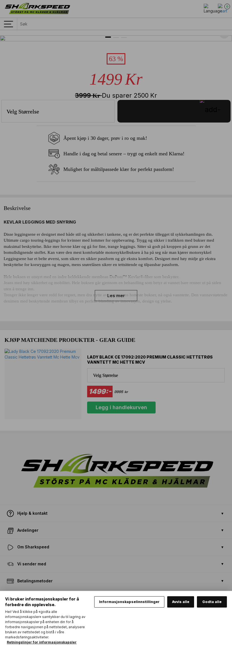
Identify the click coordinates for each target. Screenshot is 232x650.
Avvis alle (180, 602)
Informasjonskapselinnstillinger (129, 602)
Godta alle (212, 602)
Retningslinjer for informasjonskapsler (42, 642)
